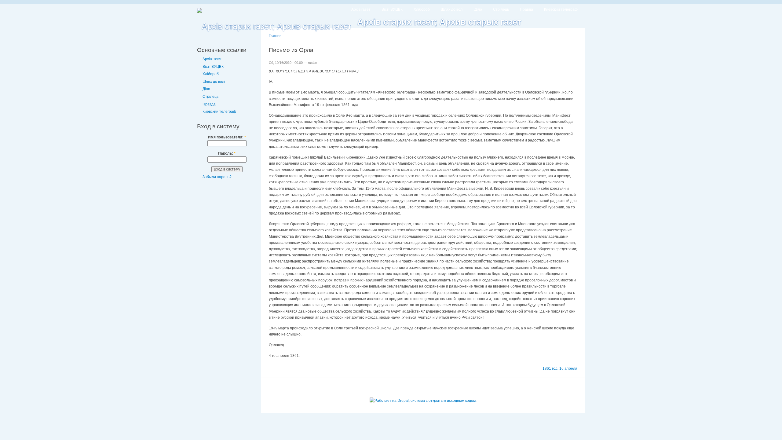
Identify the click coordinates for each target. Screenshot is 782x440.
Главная (275, 36)
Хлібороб (422, 9)
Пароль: (227, 153)
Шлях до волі (452, 9)
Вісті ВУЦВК (392, 9)
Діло (478, 9)
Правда (526, 9)
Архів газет (361, 9)
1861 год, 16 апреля (560, 368)
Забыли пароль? (217, 177)
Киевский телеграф (561, 9)
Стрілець (501, 9)
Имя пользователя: (227, 137)
